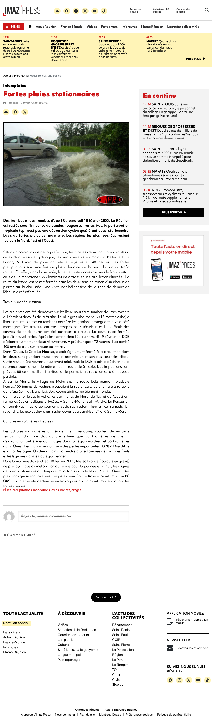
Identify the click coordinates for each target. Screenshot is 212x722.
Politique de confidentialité (174, 714)
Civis (116, 679)
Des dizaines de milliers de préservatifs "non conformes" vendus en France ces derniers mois (65, 50)
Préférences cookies (139, 714)
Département (122, 625)
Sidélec (117, 684)
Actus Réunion (46, 26)
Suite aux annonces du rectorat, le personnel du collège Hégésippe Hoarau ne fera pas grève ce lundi (16, 49)
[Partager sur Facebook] (15, 112)
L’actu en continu (16, 623)
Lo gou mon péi (69, 655)
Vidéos (92, 26)
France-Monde (72, 26)
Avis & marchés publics (161, 10)
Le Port (117, 660)
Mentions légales (110, 714)
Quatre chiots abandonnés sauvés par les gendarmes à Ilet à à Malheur (161, 45)
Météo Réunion (152, 26)
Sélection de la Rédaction (77, 630)
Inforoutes (129, 26)
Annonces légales (135, 10)
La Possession (123, 650)
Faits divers (109, 26)
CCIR (116, 640)
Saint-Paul (120, 635)
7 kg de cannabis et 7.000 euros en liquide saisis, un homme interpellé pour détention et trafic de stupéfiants (113, 49)
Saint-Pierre (121, 645)
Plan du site (87, 714)
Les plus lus (66, 640)
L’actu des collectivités (183, 26)
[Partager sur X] (24, 112)
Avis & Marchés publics (121, 710)
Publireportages (69, 660)
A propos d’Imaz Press (36, 714)
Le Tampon (120, 665)
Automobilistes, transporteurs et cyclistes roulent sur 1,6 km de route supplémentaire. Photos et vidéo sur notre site (170, 195)
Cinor (116, 674)
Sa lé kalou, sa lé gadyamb (78, 650)
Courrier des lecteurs (183, 10)
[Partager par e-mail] (6, 112)
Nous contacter (65, 714)
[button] (13, 26)
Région (117, 655)
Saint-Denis (121, 630)
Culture (63, 645)
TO (114, 669)
